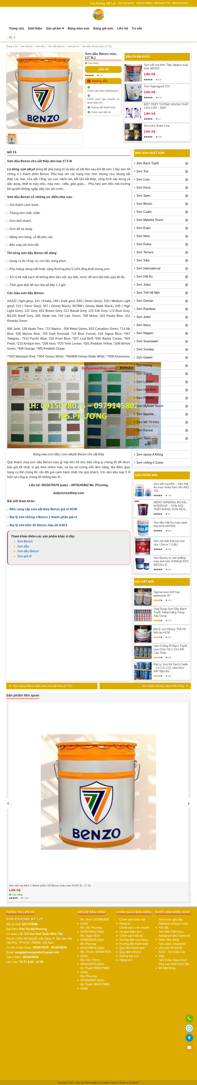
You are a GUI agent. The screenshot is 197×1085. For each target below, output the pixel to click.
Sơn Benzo (25, 541)
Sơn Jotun (143, 284)
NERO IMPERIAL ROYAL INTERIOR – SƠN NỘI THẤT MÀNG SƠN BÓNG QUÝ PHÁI (171, 506)
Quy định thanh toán (132, 947)
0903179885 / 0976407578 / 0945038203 (162, 3)
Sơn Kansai (144, 430)
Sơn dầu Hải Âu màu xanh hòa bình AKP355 (170, 524)
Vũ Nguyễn (134, 1083)
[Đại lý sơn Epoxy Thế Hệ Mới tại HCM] (143, 634)
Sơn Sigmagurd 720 (156, 86)
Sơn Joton (143, 317)
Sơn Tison (143, 438)
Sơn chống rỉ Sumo (149, 462)
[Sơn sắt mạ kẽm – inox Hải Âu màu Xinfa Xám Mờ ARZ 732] (143, 490)
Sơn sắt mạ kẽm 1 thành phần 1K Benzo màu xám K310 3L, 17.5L (50, 885)
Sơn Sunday (145, 349)
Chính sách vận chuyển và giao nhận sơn (103, 101)
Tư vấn (137, 28)
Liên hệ (122, 28)
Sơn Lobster (145, 381)
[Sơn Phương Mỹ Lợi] (98, 14)
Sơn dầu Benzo (28, 551)
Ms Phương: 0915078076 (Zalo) (92, 945)
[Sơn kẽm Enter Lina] (133, 132)
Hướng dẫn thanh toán (103, 107)
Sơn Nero (143, 236)
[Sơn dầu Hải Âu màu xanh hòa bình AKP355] (143, 527)
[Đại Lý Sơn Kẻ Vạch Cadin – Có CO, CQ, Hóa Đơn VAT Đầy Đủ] (143, 671)
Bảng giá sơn (103, 28)
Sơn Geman (144, 300)
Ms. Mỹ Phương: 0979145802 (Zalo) (92, 929)
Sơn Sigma (144, 373)
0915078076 (126, 3)
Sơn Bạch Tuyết (147, 163)
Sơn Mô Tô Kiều (147, 422)
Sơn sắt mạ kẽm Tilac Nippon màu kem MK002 (166, 66)
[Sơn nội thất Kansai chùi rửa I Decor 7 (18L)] (143, 546)
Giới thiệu (35, 28)
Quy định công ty (130, 951)
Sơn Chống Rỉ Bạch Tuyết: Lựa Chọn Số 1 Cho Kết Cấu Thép (171, 649)
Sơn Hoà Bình (146, 389)
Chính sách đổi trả (101, 112)
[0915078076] (189, 1018)
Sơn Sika (142, 260)
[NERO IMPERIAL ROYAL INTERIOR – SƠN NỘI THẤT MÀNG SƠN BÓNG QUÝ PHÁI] (143, 509)
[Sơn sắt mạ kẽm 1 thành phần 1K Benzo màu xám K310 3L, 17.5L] (98, 792)
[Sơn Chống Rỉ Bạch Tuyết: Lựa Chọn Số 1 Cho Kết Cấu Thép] (143, 652)
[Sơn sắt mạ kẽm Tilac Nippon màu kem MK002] (133, 73)
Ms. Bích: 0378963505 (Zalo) (94, 921)
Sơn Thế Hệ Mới (148, 292)
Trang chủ (16, 28)
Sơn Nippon (144, 333)
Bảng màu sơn (78, 28)
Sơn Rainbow (146, 308)
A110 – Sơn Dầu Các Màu (172, 953)
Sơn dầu (23, 546)
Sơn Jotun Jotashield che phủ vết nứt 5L (172, 945)
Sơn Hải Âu (144, 276)
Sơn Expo (143, 228)
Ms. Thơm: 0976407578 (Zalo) (95, 953)
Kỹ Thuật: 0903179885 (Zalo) (94, 970)
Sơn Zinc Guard (147, 446)
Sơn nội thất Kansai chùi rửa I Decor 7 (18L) (169, 542)
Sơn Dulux (143, 244)
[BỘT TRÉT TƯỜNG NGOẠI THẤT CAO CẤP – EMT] (133, 112)
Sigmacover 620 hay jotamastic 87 (167, 593)
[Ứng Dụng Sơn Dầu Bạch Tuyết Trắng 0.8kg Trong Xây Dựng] (143, 615)
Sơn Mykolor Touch (149, 220)
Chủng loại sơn (129, 955)
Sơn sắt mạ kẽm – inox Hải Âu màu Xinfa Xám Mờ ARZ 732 (171, 487)
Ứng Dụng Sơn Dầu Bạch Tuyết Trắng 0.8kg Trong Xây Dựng (170, 612)
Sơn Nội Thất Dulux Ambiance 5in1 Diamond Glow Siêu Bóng (174, 935)
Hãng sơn (125, 960)
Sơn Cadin (144, 211)
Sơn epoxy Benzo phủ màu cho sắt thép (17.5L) (42, 685)
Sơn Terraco (145, 252)
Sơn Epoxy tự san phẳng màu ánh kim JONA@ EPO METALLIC (171, 561)
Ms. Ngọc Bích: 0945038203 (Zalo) (92, 937)
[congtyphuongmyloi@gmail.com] (189, 1047)
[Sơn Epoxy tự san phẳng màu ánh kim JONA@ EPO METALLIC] (143, 564)
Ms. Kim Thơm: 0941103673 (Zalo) (92, 962)
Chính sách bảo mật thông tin (103, 91)
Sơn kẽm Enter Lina (156, 125)
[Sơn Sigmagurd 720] (133, 92)
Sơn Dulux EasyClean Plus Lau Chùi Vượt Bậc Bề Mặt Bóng (174, 964)
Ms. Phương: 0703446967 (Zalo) (92, 978)
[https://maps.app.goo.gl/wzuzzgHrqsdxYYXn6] (189, 1038)
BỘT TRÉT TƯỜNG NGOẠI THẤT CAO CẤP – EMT (166, 106)
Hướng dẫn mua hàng (133, 939)
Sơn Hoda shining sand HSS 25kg (163, 685)
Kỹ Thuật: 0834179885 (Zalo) (94, 986)
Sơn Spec (143, 195)
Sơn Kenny (144, 365)
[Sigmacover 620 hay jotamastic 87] (143, 596)
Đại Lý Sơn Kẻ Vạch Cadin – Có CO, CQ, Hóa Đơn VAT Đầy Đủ (171, 668)
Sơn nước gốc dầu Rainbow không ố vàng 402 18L (173, 923)
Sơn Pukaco (145, 397)
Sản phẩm (53, 28)
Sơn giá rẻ (24, 556)
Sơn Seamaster (147, 341)
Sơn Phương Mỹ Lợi (102, 3)
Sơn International (148, 268)
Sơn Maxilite (145, 414)
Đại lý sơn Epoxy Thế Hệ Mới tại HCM (170, 630)
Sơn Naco (143, 325)
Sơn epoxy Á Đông (149, 454)
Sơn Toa (142, 171)
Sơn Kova (143, 187)
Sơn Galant (144, 357)
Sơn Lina (142, 179)
